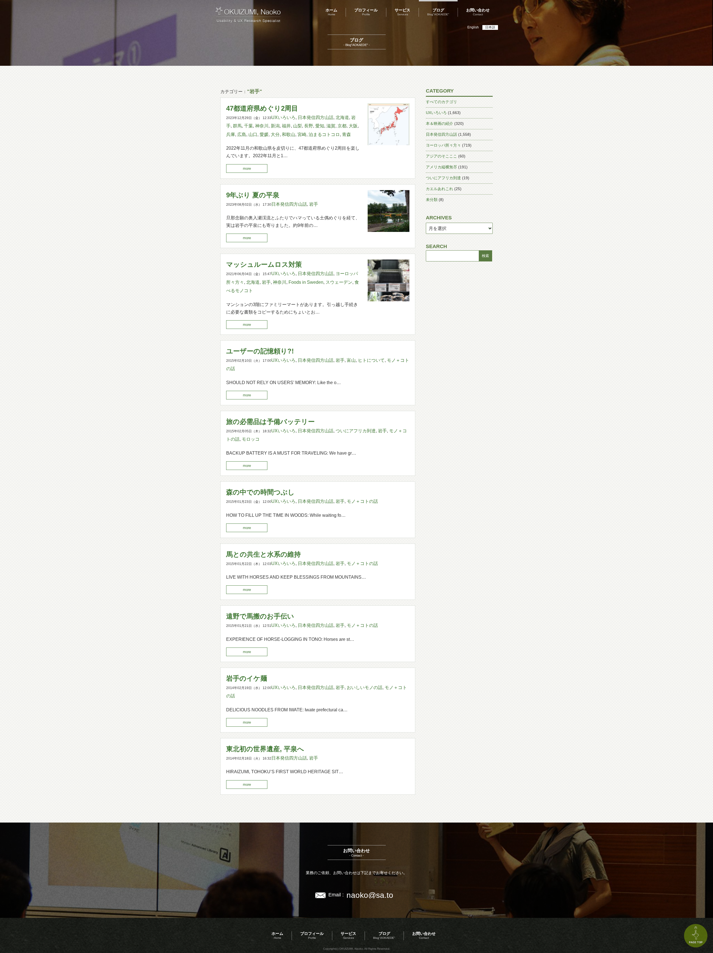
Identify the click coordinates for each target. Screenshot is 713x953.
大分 (275, 134)
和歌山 (288, 134)
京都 (342, 125)
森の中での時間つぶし (260, 492)
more (247, 168)
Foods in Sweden (306, 282)
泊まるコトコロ (324, 134)
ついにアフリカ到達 (356, 430)
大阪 (353, 125)
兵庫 (230, 134)
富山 (351, 360)
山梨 (297, 125)
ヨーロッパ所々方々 (443, 145)
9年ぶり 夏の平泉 (252, 195)
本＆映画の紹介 (439, 123)
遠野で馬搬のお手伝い (260, 616)
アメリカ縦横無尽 (441, 167)
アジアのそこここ (441, 156)
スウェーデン (339, 282)
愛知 (319, 125)
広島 (241, 134)
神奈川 (261, 125)
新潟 (275, 125)
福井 (286, 125)
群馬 (237, 125)
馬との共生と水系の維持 (263, 554)
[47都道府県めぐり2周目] (388, 143)
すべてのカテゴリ (441, 102)
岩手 (313, 204)
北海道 (342, 117)
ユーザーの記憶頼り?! (260, 351)
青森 (346, 134)
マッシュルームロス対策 (264, 264)
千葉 (248, 125)
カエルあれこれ (439, 188)
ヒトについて (371, 360)
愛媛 (264, 134)
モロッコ (251, 439)
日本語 (490, 27)
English (473, 27)
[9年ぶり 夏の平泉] (388, 230)
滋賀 (330, 125)
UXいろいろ (283, 117)
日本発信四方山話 (315, 117)
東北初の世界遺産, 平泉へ (265, 749)
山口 (252, 134)
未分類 (432, 199)
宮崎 (301, 134)
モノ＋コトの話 (362, 501)
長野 (308, 125)
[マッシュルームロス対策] (388, 299)
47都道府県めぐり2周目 (262, 108)
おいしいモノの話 (364, 687)
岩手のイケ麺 (246, 678)
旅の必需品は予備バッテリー (270, 421)
